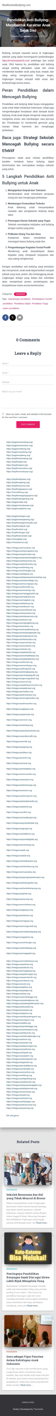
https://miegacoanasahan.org (19, 626)
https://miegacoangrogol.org (19, 828)
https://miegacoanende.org (18, 741)
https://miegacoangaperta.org (19, 937)
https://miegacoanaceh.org (18, 758)
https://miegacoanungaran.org (20, 1020)
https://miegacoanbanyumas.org (21, 561)
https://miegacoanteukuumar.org (21, 1105)
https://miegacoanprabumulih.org (21, 736)
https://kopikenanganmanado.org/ (21, 522)
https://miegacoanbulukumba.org (21, 564)
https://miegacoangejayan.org (19, 709)
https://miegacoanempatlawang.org (22, 629)
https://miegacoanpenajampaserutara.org (25, 877)
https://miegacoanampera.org (19, 779)
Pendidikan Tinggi (40, 303)
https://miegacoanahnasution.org (21, 703)
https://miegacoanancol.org (18, 682)
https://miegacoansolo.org (18, 984)
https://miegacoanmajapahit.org (20, 953)
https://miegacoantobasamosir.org (21, 616)
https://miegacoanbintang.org (19, 567)
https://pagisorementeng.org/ (19, 442)
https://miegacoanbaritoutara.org (21, 639)
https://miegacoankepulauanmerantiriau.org (26, 577)
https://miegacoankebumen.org (20, 1033)
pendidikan (20, 294)
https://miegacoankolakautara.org (21, 861)
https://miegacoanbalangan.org (20, 1101)
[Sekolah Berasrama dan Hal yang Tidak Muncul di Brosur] (28, 1169)
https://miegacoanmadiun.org (19, 691)
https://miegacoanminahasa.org (20, 904)
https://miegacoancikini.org (18, 812)
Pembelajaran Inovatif (42, 299)
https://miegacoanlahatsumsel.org (21, 1088)
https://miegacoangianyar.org (19, 910)
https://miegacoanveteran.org (19, 980)
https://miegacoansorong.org (19, 899)
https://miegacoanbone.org (18, 1039)
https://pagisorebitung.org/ (18, 449)
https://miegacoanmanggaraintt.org (22, 593)
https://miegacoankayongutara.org (22, 551)
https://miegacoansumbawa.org (20, 646)
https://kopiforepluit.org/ (17, 465)
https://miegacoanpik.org (17, 850)
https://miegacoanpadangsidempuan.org (24, 1003)
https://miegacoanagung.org (19, 747)
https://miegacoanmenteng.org (20, 845)
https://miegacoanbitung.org (19, 1075)
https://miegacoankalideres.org (20, 834)
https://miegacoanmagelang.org (20, 971)
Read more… (42, 1223)
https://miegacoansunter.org (19, 1042)
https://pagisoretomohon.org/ (19, 445)
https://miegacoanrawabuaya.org (21, 817)
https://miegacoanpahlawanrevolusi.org (24, 685)
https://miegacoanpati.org (18, 1095)
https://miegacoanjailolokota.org (20, 652)
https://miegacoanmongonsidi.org (21, 926)
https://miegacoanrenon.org (19, 720)
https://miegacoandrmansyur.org (21, 695)
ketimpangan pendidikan (19, 299)
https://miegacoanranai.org (18, 763)
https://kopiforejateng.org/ (18, 482)
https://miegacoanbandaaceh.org (21, 1059)
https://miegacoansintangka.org (20, 570)
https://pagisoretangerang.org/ (20, 519)
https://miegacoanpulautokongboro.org (24, 557)
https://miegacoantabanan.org (20, 606)
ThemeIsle (38, 1409)
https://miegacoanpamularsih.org (21, 977)
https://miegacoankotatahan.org (20, 769)
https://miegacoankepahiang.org (21, 1078)
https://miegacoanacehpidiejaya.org (22, 655)
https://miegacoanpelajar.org (19, 990)
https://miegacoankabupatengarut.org (23, 1016)
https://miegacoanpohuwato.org (20, 554)
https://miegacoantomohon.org (20, 1072)
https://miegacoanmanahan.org (20, 548)
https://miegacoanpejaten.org (19, 1056)
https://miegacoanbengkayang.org (21, 672)
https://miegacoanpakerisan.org (20, 688)
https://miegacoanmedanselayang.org (23, 931)
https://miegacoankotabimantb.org (21, 801)
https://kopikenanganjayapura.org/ (21, 495)
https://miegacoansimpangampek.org (23, 632)
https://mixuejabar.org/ (16, 539)
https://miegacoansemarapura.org (21, 1029)
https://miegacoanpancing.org (19, 1108)
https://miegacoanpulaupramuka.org (22, 730)
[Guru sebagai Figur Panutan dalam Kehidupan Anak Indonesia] (28, 1331)
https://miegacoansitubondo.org (20, 1082)
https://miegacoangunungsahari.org (22, 678)
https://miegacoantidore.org (18, 752)
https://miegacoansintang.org (19, 725)
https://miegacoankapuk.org (19, 1052)
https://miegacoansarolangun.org (21, 665)
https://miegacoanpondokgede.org (22, 839)
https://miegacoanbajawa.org (19, 574)
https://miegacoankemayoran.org (21, 796)
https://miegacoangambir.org (19, 1062)
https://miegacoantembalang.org (21, 948)
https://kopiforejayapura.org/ (19, 489)
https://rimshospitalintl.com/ (16, 60)
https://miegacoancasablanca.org (21, 1065)
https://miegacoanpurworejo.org (20, 642)
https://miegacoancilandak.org (20, 1069)
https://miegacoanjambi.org (18, 893)
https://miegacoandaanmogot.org (21, 1046)
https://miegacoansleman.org (19, 915)
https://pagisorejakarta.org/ (18, 508)
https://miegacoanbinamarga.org (21, 785)
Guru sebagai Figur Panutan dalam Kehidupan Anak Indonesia (24, 1360)
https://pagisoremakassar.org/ (19, 505)
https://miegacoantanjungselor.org (21, 883)
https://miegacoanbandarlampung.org (23, 888)
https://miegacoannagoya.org (19, 921)
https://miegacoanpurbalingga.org (21, 997)
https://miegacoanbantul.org (19, 1098)
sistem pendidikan (11, 308)
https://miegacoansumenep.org (20, 1092)
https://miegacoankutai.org (18, 649)
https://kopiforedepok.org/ (18, 526)
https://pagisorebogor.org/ (18, 516)
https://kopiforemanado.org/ (19, 536)
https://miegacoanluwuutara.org (20, 613)
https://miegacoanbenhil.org (19, 806)
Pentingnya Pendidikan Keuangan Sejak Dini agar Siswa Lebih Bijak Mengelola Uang (28, 1277)
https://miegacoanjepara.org (19, 1013)
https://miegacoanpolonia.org (19, 964)
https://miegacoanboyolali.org (19, 1007)
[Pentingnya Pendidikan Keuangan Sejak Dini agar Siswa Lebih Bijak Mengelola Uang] (28, 1248)
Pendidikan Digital (22, 303)
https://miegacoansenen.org (19, 790)
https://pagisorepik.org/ (16, 502)
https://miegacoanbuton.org (18, 619)
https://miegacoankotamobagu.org (22, 580)
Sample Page (28, 1402)
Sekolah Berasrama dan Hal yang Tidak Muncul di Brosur (25, 1196)
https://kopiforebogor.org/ (17, 532)
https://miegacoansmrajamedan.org (22, 698)
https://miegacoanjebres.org (19, 987)
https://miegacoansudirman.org (20, 1049)
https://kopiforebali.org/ (16, 529)
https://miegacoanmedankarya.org (22, 961)
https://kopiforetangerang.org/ (19, 498)
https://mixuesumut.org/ (17, 542)
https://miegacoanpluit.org (18, 855)
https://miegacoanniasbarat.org (20, 596)
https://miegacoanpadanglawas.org (22, 1000)
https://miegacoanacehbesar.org (21, 610)
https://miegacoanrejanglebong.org (22, 623)
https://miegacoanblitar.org (18, 1023)
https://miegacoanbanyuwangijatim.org (23, 1085)
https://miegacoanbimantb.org (20, 587)
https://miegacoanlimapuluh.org (20, 669)
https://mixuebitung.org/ (17, 492)
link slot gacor (12, 1115)
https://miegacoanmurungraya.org (21, 584)
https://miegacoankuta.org (18, 993)
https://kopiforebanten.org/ (18, 479)
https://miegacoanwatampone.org (21, 636)
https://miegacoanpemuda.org (20, 714)
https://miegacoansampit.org (19, 1010)
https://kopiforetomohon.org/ (19, 468)
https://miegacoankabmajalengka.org (23, 1036)
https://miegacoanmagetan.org (20, 600)
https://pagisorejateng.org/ (18, 455)
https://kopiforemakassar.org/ (19, 471)
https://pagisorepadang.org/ (19, 452)
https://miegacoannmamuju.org (20, 590)
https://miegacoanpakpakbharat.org (22, 659)
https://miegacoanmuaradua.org (21, 872)
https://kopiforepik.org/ (16, 462)
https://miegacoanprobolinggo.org (21, 1026)
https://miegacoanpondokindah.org (22, 823)
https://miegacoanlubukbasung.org (22, 866)
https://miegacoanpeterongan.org (21, 974)
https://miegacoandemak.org (19, 662)
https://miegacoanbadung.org (19, 603)
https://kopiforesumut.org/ (18, 486)
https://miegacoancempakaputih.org (22, 675)
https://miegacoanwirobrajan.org (21, 942)
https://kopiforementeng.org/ (19, 458)
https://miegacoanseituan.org (19, 967)
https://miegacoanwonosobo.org (21, 774)
